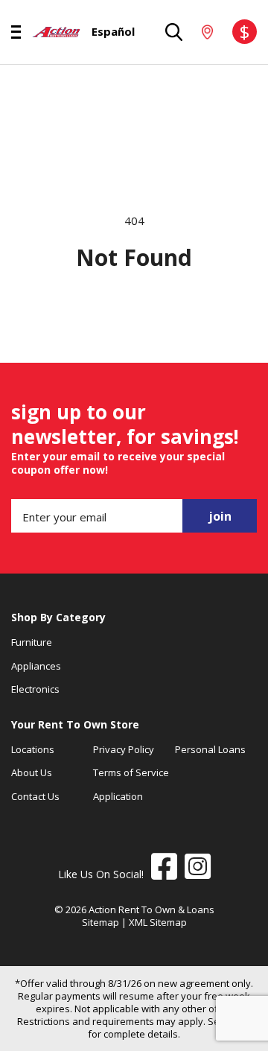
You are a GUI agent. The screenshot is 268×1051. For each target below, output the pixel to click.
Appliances (36, 666)
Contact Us (35, 796)
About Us (31, 772)
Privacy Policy (123, 749)
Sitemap (100, 922)
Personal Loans (210, 749)
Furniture (31, 642)
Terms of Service (131, 772)
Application (118, 796)
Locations (32, 749)
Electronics (35, 689)
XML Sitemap (158, 922)
